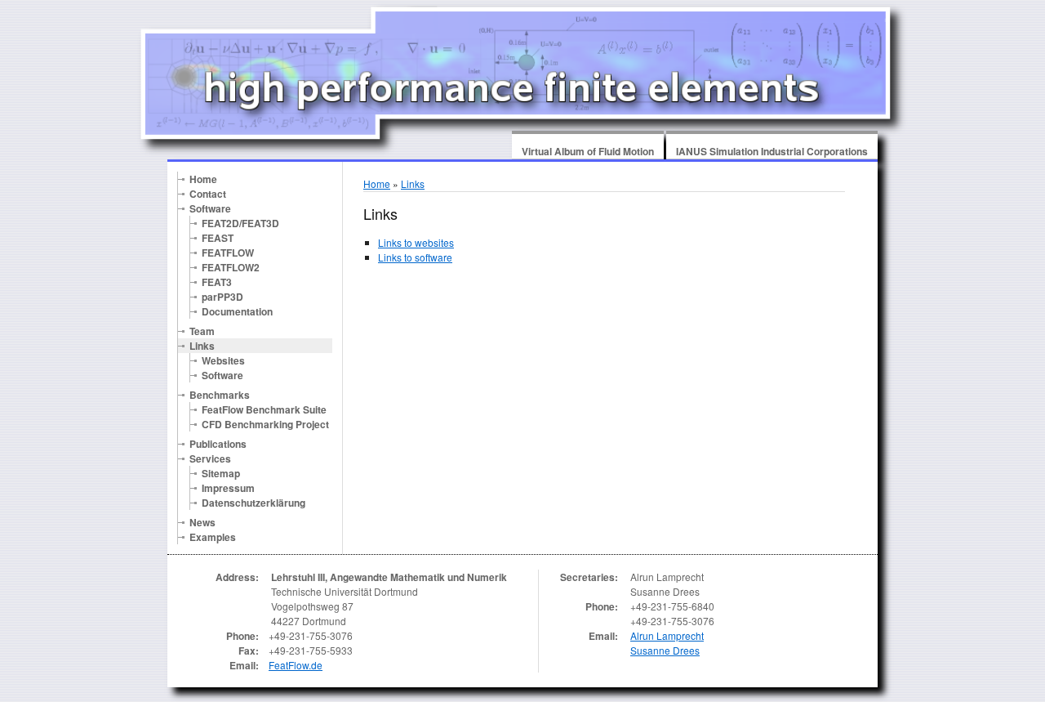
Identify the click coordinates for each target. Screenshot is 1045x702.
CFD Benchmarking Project (265, 424)
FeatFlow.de (295, 665)
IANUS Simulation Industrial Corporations (772, 151)
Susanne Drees (665, 650)
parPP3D (222, 296)
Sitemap (221, 473)
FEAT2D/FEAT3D (240, 223)
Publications (218, 443)
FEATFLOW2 (231, 267)
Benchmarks (219, 394)
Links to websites (416, 242)
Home (203, 179)
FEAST (217, 237)
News (202, 522)
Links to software (415, 257)
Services (210, 458)
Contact (207, 193)
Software (210, 208)
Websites (223, 360)
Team (202, 331)
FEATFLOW (228, 252)
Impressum (228, 488)
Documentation (237, 311)
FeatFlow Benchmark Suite (264, 409)
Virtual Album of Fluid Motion (588, 151)
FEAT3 (217, 282)
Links (202, 345)
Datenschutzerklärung (253, 502)
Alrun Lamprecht (667, 635)
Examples (212, 537)
